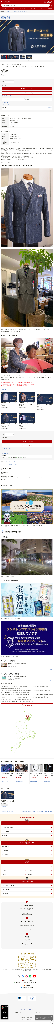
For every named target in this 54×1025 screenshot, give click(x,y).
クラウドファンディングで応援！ (8, 885)
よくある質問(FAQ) (27, 928)
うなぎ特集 (4, 866)
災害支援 (28, 985)
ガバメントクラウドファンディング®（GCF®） (28, 982)
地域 (13, 8)
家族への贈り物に (5, 893)
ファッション (9, 461)
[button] (51, 6)
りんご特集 (4, 870)
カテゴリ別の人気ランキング (7, 827)
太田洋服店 (4, 389)
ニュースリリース (23, 1012)
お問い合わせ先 (5, 104)
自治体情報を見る (27, 705)
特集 (41, 8)
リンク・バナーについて (34, 1012)
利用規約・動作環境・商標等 (27, 1017)
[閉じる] (51, 1016)
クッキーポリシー (32, 1015)
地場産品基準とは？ (6, 481)
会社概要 (16, 1012)
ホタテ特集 (30, 870)
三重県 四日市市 (5, 806)
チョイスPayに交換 (5, 889)
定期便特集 (30, 874)
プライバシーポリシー (22, 1015)
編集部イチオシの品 (5, 846)
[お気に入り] (51, 1022)
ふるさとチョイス (27, 980)
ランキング (22, 8)
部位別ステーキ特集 (5, 874)
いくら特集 (30, 866)
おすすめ (33, 8)
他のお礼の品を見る (15, 124)
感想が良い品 (4, 835)
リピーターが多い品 (5, 831)
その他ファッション (18, 464)
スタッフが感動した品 (6, 850)
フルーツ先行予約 (5, 854)
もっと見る (49, 669)
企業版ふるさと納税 (28, 987)
